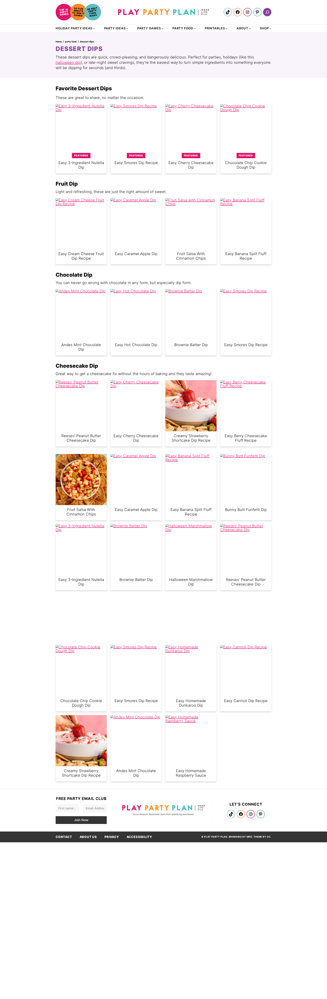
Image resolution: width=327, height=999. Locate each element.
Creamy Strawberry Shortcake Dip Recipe (191, 438)
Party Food (71, 41)
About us (88, 836)
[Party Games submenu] (163, 28)
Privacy (111, 836)
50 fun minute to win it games (78, 12)
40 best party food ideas (92, 11)
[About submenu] (250, 28)
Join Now (81, 820)
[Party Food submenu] (195, 28)
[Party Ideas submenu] (127, 28)
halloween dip (68, 62)
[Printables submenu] (226, 28)
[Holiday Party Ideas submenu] (94, 28)
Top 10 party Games (64, 12)
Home (59, 41)
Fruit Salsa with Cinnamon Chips (81, 511)
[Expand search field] (267, 12)
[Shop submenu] (270, 28)
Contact (64, 836)
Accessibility (139, 836)
